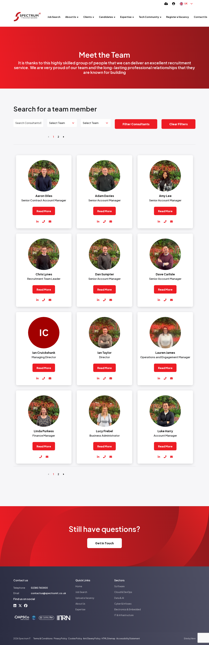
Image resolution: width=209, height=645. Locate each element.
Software (119, 586)
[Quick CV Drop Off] (166, 3)
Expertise (126, 16)
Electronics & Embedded (127, 609)
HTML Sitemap (108, 638)
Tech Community (149, 16)
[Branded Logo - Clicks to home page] (27, 17)
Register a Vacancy (177, 16)
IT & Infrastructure (124, 615)
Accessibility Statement (128, 638)
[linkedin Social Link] (14, 605)
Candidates (106, 16)
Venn (193, 638)
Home (78, 586)
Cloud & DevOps (123, 591)
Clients (87, 16)
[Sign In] (173, 3)
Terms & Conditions (43, 638)
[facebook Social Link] (25, 605)
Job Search (54, 16)
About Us (70, 16)
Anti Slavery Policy (91, 638)
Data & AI (119, 597)
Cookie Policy (75, 638)
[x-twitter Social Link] (20, 605)
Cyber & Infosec (123, 603)
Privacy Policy (60, 638)
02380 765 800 (39, 587)
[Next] (63, 136)
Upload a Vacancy (84, 597)
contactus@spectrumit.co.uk (48, 593)
